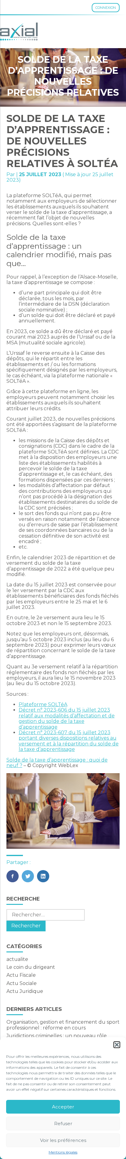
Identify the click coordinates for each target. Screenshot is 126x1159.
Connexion (105, 7)
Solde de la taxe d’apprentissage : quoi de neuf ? (57, 762)
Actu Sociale (21, 983)
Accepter (63, 1107)
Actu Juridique (24, 991)
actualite (17, 959)
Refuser (63, 1123)
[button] (117, 1045)
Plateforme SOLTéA (43, 704)
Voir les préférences (63, 1140)
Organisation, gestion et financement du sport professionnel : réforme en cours (63, 1024)
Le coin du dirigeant (30, 967)
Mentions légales (63, 1152)
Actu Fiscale (21, 975)
